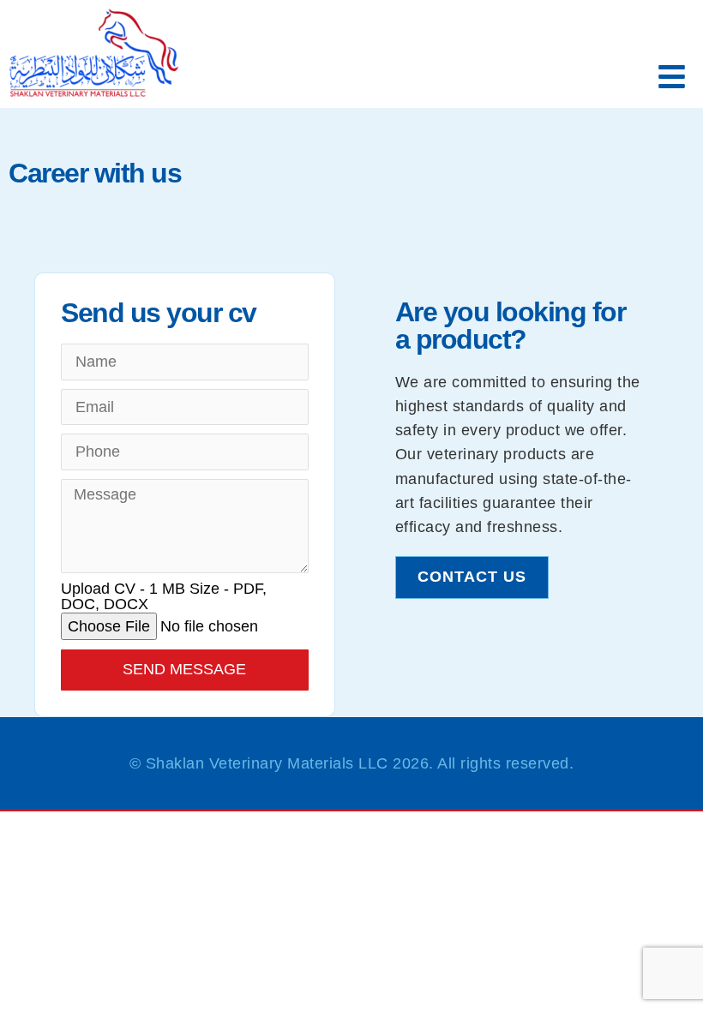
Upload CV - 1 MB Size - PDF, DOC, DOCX (164, 597)
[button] (672, 77)
